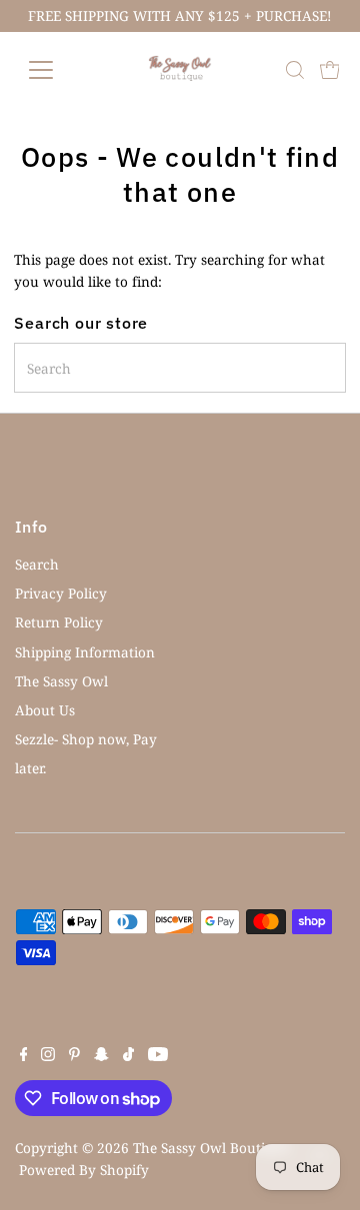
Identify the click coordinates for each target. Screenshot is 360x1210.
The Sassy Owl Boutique (211, 1147)
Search (37, 564)
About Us (45, 709)
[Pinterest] (74, 1056)
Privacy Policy (61, 593)
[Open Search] (295, 70)
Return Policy (59, 621)
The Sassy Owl (61, 680)
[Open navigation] (53, 70)
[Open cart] (330, 70)
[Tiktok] (128, 1056)
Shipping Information (85, 651)
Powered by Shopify (84, 1169)
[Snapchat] (101, 1056)
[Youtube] (158, 1056)
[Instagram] (48, 1056)
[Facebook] (24, 1056)
